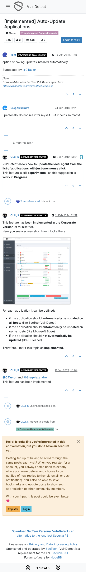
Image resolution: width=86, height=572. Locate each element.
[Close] (78, 441)
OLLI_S (14, 156)
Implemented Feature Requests (40, 33)
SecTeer (51, 548)
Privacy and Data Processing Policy (53, 544)
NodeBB (56, 557)
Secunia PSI (60, 553)
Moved (12, 33)
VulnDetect (36, 6)
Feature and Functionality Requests (36, 429)
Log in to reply (71, 39)
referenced (33, 201)
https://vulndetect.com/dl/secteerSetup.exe (28, 85)
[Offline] (6, 156)
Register (13, 509)
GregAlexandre (19, 107)
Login (26, 509)
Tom (13, 54)
